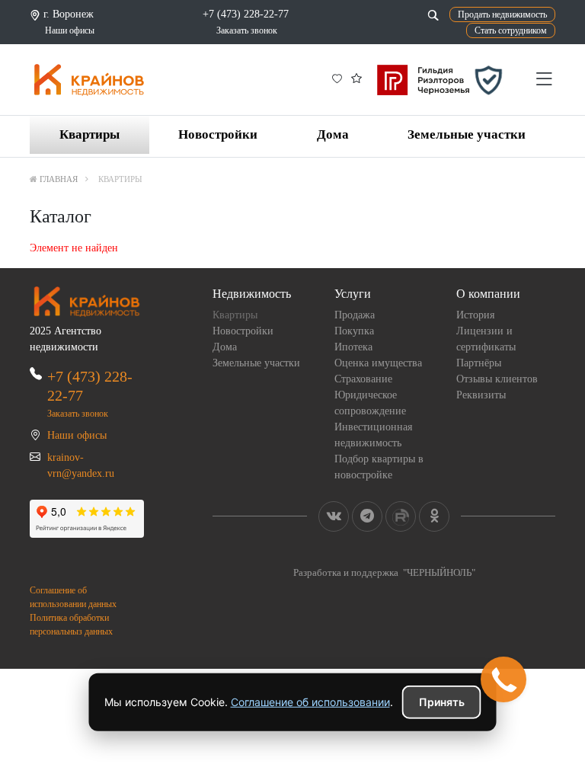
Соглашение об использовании (310, 701)
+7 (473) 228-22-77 (246, 14)
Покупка (354, 331)
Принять (442, 701)
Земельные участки (467, 134)
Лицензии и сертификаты (486, 339)
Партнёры (478, 363)
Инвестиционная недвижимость (373, 435)
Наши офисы (69, 30)
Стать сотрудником (511, 30)
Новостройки (217, 134)
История (475, 315)
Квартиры (89, 134)
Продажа (354, 315)
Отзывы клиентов (497, 379)
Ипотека (353, 347)
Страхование (363, 379)
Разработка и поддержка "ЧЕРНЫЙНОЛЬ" (384, 572)
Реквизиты (481, 395)
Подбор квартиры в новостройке (379, 467)
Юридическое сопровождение (370, 403)
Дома (333, 134)
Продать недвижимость (502, 14)
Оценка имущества (378, 363)
